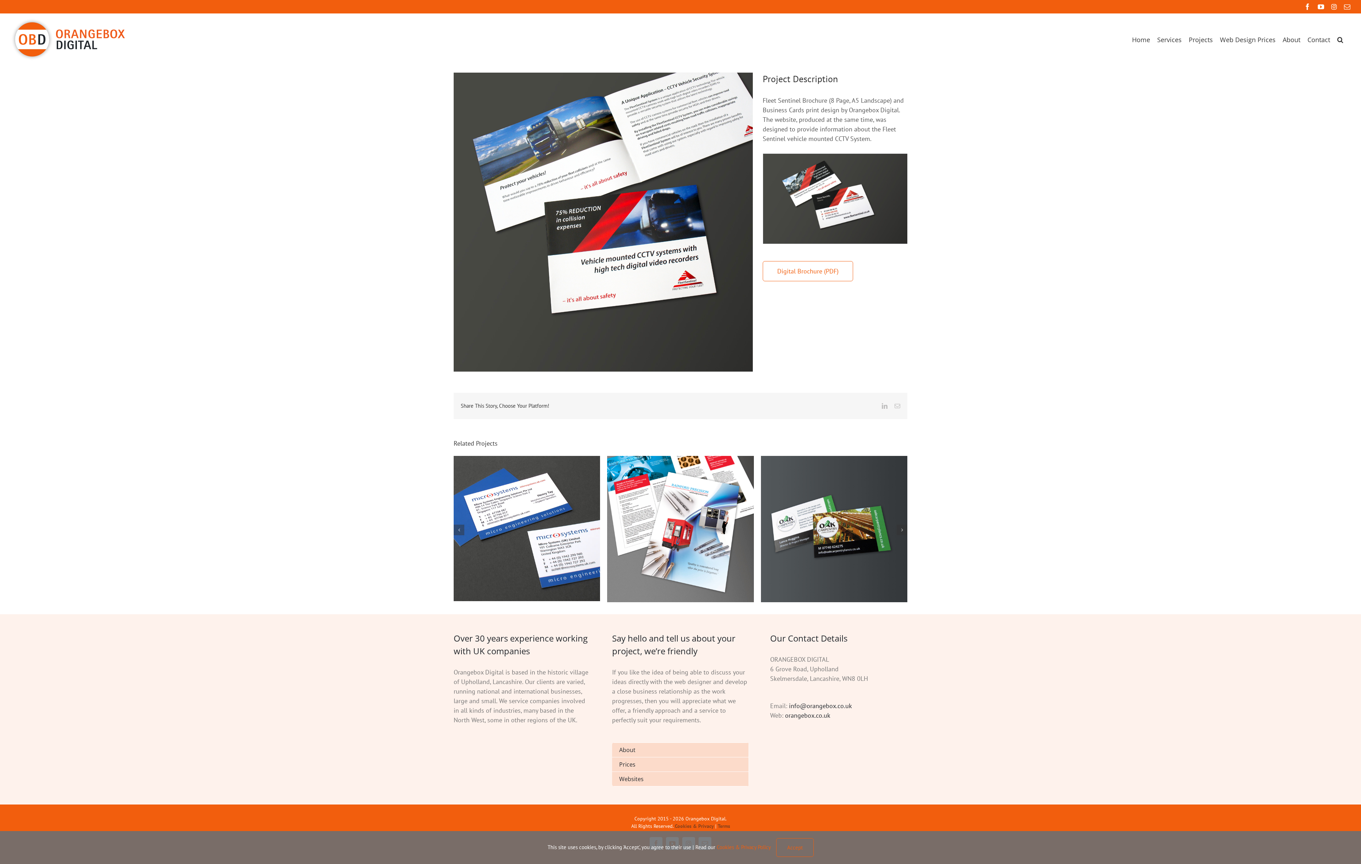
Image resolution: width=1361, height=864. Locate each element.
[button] (1340, 39)
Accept (795, 847)
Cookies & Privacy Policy (744, 847)
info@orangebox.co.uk (820, 706)
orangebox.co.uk (807, 715)
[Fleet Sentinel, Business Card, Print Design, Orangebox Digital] (835, 199)
